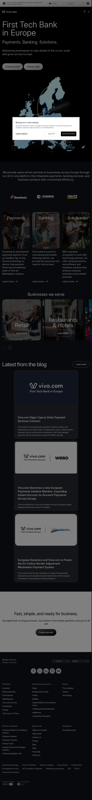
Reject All (51, 134)
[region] (46, 128)
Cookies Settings (21, 133)
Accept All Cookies (68, 134)
